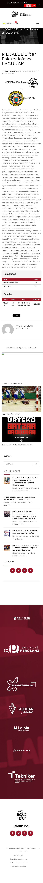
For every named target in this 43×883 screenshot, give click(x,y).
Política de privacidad (18, 863)
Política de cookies (18, 867)
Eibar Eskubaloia (11, 71)
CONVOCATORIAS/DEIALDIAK (13, 384)
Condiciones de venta (18, 859)
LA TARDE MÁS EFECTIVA (11, 414)
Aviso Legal (18, 855)
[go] (36, 464)
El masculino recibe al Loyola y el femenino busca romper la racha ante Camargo (25, 547)
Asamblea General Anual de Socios (17, 445)
